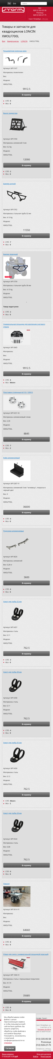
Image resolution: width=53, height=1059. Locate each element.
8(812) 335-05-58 (39, 10)
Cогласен (10, 1048)
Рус (9, 3)
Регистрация (46, 1056)
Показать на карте (44, 1029)
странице (8, 1043)
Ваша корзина (8, 1054)
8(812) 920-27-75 (39, 15)
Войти (35, 1056)
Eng (14, 3)
